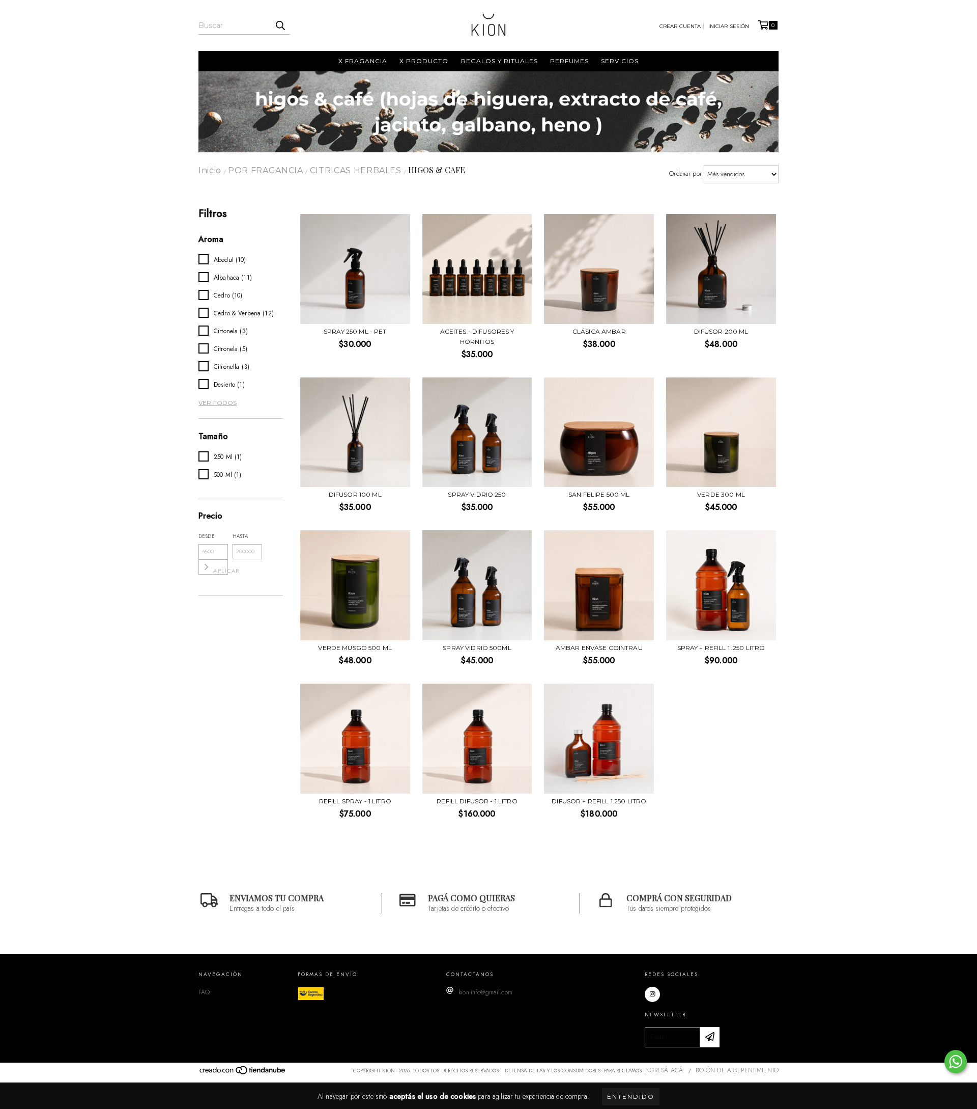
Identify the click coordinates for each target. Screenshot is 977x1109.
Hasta (240, 536)
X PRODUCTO (423, 61)
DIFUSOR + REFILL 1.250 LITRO (599, 801)
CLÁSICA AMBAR (599, 331)
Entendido (630, 1096)
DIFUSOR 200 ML (721, 331)
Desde (206, 536)
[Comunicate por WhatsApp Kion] (955, 1061)
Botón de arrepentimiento (737, 1070)
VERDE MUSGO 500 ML (355, 648)
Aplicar (220, 570)
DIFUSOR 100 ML (355, 494)
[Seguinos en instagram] (652, 994)
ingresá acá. (663, 1070)
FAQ (204, 992)
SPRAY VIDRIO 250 (477, 494)
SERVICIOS (620, 61)
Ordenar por (685, 173)
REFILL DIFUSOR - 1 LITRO (477, 801)
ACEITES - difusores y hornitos (477, 336)
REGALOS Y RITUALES (499, 61)
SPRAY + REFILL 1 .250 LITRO (721, 648)
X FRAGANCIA (362, 61)
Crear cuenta (680, 26)
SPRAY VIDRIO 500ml (477, 648)
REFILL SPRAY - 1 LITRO (355, 801)
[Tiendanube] (243, 1072)
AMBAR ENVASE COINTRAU (599, 648)
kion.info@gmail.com (485, 992)
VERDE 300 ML (721, 494)
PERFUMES (569, 61)
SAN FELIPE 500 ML (598, 494)
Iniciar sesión (729, 26)
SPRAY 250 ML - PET (355, 331)
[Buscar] (280, 25)
